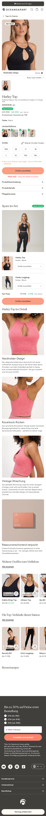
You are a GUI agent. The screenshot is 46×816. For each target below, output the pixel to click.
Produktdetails (8, 188)
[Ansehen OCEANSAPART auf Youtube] (3, 767)
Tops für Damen (11, 16)
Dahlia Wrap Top (9, 600)
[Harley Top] (6, 85)
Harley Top (20, 257)
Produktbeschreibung (11, 182)
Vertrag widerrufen (23, 812)
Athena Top (26, 600)
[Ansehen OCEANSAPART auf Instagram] (17, 767)
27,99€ (6, 656)
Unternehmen (7, 785)
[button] (31, 9)
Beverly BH (7, 653)
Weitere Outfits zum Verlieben (20, 561)
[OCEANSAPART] (14, 9)
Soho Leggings (27, 653)
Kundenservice (7, 779)
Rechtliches (6, 791)
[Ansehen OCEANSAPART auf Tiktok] (23, 767)
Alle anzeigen (8, 567)
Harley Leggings (22, 277)
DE (38, 766)
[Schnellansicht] (16, 593)
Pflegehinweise (8, 194)
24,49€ (25, 603)
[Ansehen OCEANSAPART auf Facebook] (10, 767)
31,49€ (25, 656)
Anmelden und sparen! (23, 737)
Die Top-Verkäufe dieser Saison (21, 615)
